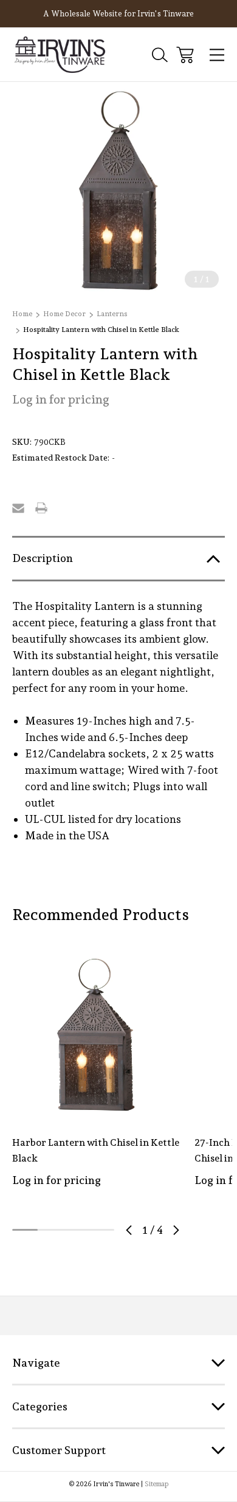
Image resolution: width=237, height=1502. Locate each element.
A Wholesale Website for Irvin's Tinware (118, 13)
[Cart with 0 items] (185, 55)
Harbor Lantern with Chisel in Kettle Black (95, 1150)
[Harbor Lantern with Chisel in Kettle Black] (96, 1034)
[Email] (18, 508)
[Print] (41, 508)
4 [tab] (101, 1230)
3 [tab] (76, 1230)
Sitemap (156, 1484)
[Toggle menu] (217, 55)
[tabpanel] (96, 1082)
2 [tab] (50, 1230)
